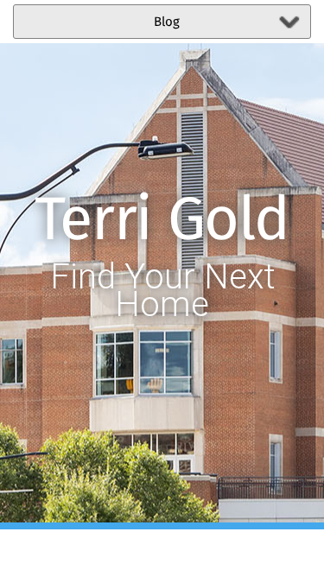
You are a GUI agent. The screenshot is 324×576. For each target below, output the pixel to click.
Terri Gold (162, 222)
